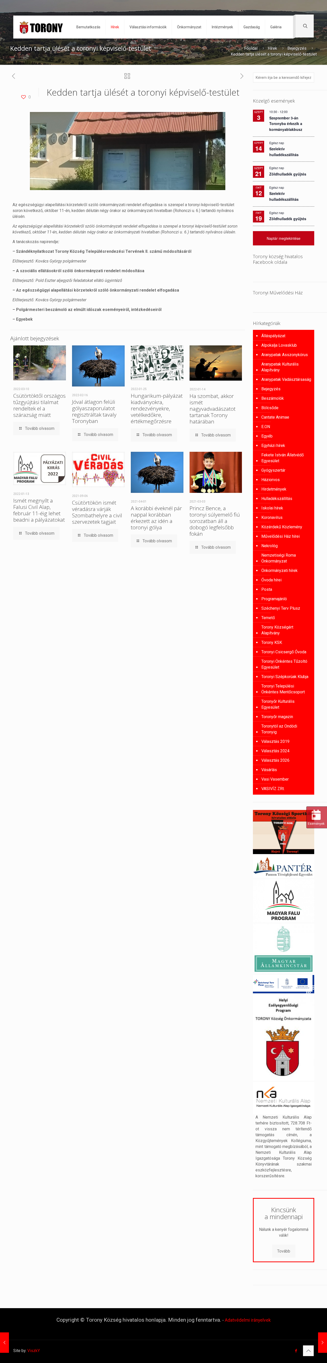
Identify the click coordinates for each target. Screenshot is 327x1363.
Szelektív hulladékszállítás (284, 196)
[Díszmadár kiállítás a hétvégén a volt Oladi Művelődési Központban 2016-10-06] (4, 1342)
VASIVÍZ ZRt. (273, 788)
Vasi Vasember (275, 779)
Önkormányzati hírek (279, 570)
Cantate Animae (275, 417)
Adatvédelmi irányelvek (248, 1320)
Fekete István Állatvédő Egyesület (282, 458)
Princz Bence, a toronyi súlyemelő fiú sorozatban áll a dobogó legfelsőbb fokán (215, 521)
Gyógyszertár (273, 470)
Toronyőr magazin (277, 716)
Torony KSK (271, 642)
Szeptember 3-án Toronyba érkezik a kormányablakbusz (285, 123)
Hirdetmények (273, 489)
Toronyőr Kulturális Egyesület (278, 704)
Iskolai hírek (272, 508)
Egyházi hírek (273, 445)
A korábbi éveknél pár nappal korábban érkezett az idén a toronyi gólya (156, 518)
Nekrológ (269, 545)
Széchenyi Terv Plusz (280, 608)
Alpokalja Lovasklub (279, 345)
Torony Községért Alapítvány (277, 630)
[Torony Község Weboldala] (41, 27)
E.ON (265, 426)
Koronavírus (272, 517)
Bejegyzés (297, 48)
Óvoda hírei (271, 580)
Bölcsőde (269, 407)
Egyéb (267, 436)
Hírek (272, 48)
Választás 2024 (275, 750)
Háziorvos (270, 479)
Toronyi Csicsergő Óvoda (283, 651)
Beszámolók (272, 398)
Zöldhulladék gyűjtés (287, 174)
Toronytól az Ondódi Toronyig (279, 729)
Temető (268, 617)
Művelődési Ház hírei (280, 536)
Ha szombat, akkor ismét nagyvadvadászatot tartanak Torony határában (213, 408)
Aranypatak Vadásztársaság (286, 379)
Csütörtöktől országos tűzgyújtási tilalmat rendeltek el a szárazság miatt (39, 405)
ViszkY (33, 1350)
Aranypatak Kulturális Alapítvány (280, 367)
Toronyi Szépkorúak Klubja (284, 676)
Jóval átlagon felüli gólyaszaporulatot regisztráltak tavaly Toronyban (94, 411)
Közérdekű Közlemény (281, 526)
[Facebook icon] (296, 1350)
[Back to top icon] (308, 1350)
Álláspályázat (273, 335)
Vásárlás (269, 769)
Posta (266, 589)
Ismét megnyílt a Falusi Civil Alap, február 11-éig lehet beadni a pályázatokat (39, 510)
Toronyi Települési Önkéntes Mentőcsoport (283, 689)
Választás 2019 (275, 741)
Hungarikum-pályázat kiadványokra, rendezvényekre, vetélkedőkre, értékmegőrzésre (157, 408)
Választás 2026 (275, 760)
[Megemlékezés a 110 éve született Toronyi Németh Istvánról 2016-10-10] (322, 1342)
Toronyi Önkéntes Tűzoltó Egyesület (284, 664)
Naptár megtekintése (283, 238)
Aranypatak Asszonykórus (284, 354)
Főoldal (251, 48)
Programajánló (274, 598)
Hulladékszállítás (276, 498)
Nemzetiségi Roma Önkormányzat (278, 558)
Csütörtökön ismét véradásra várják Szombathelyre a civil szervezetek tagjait (97, 512)
